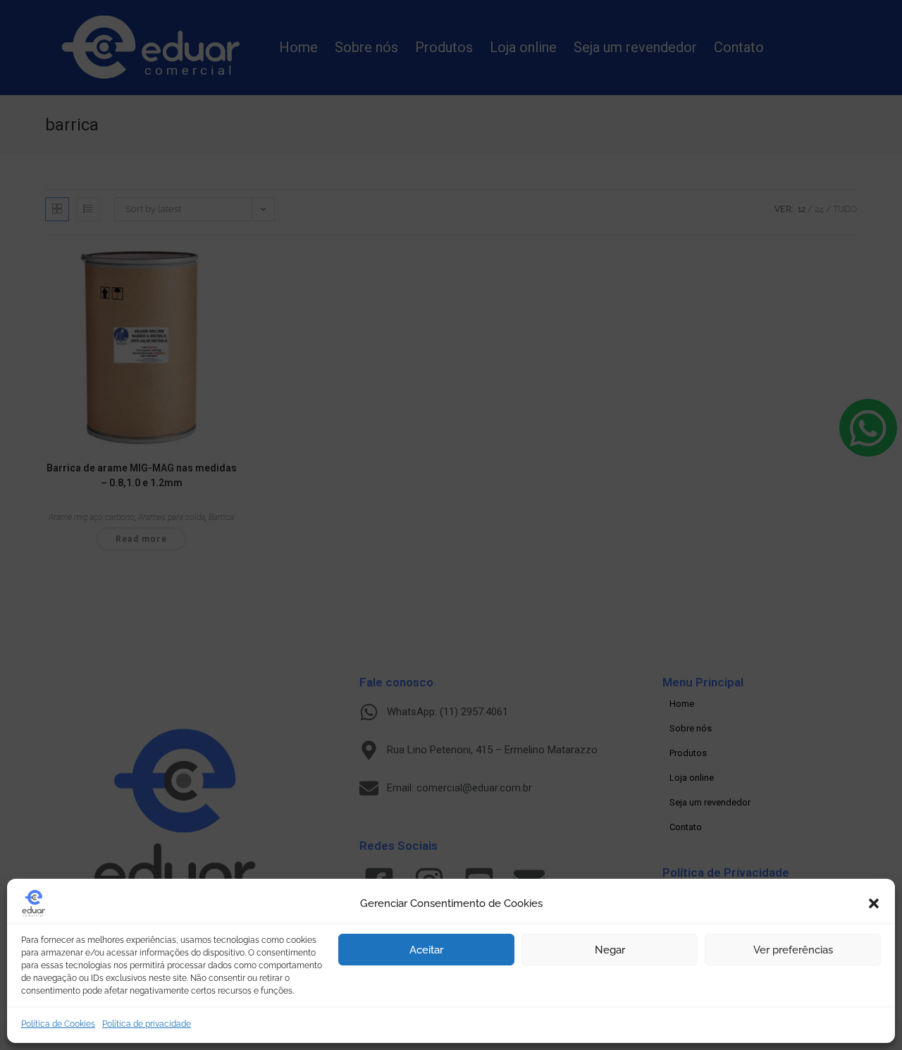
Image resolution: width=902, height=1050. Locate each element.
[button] (874, 903)
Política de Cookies (58, 1024)
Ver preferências (793, 950)
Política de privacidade (146, 1024)
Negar (610, 950)
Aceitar (426, 950)
